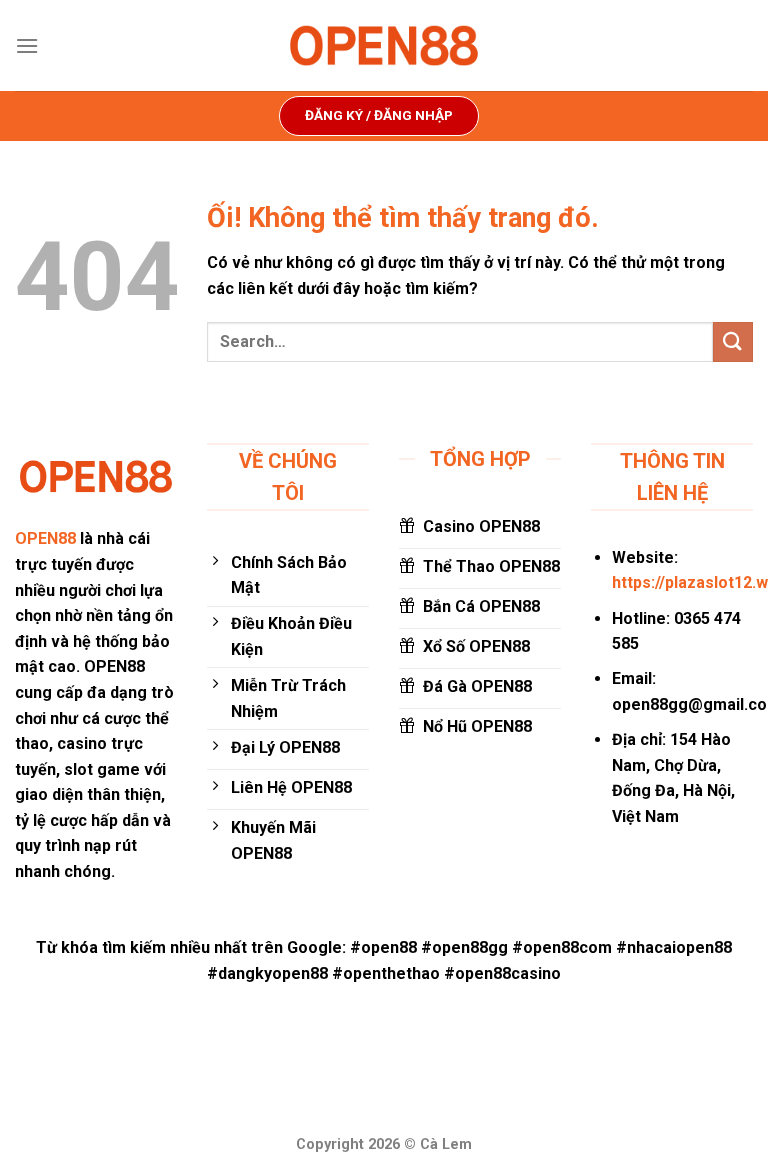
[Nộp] (733, 341)
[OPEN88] (384, 45)
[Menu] (27, 45)
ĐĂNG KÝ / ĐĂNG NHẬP (379, 115)
